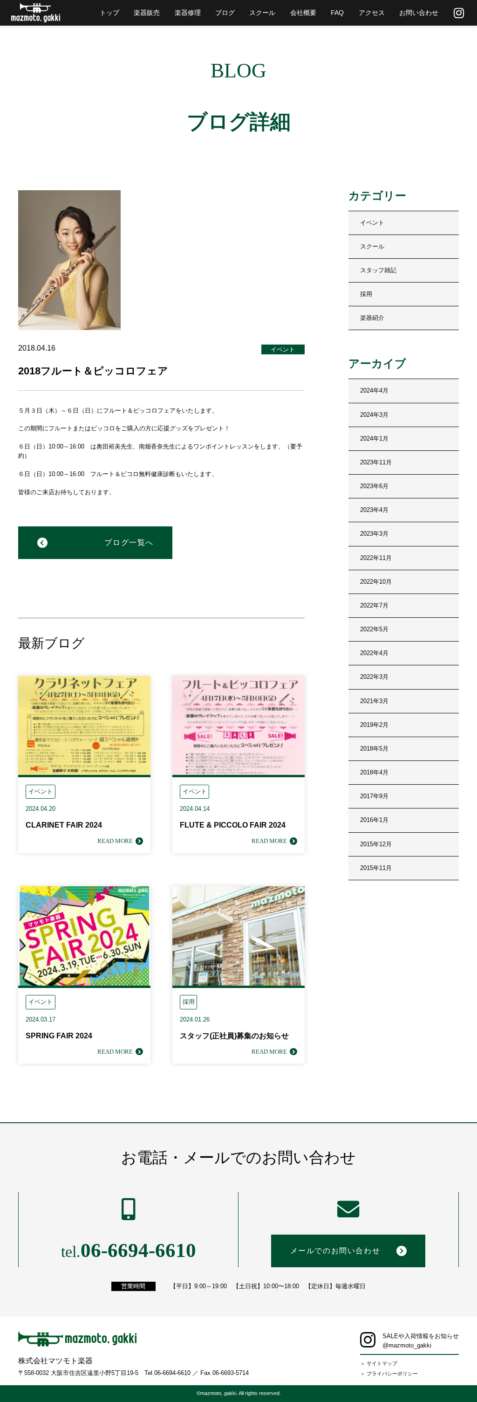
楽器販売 (147, 12)
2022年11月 (376, 558)
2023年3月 (374, 534)
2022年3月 (374, 677)
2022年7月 (374, 605)
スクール (372, 246)
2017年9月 (374, 796)
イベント (372, 223)
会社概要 (303, 12)
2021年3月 (374, 701)
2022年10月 (376, 582)
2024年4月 (374, 390)
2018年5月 (374, 749)
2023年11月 (376, 462)
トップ (109, 12)
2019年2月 (374, 725)
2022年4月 (374, 653)
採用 (366, 294)
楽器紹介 (372, 318)
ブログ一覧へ (128, 542)
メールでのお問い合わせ (335, 1251)
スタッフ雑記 (378, 270)
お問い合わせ (418, 12)
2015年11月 (376, 868)
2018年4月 (374, 772)
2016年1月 (374, 820)
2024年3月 (374, 415)
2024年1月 (374, 438)
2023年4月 (374, 510)
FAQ (337, 12)
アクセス (372, 12)
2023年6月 (374, 486)
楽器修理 (188, 12)
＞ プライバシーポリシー (389, 1373)
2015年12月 (376, 844)
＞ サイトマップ (378, 1363)
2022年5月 (374, 629)
